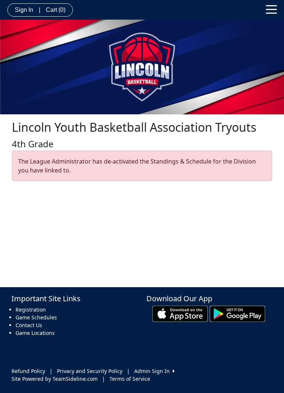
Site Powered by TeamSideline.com (54, 378)
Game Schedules (36, 317)
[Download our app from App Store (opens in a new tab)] (180, 312)
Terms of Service (129, 378)
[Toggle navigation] (271, 9)
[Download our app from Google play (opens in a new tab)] (237, 312)
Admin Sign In (153, 370)
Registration (31, 309)
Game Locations (35, 332)
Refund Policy (28, 370)
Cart (55, 10)
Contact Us (29, 325)
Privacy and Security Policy (89, 370)
